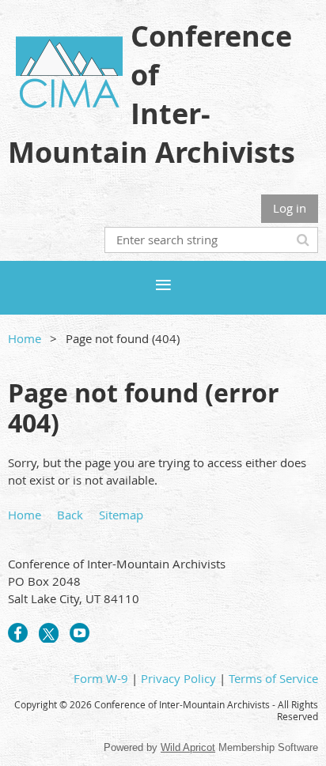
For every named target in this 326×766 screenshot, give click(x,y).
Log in (289, 208)
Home (24, 338)
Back (70, 515)
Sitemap (121, 515)
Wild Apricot (188, 747)
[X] (49, 633)
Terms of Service (273, 678)
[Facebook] (18, 633)
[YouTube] (79, 633)
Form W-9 (101, 678)
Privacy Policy (178, 678)
